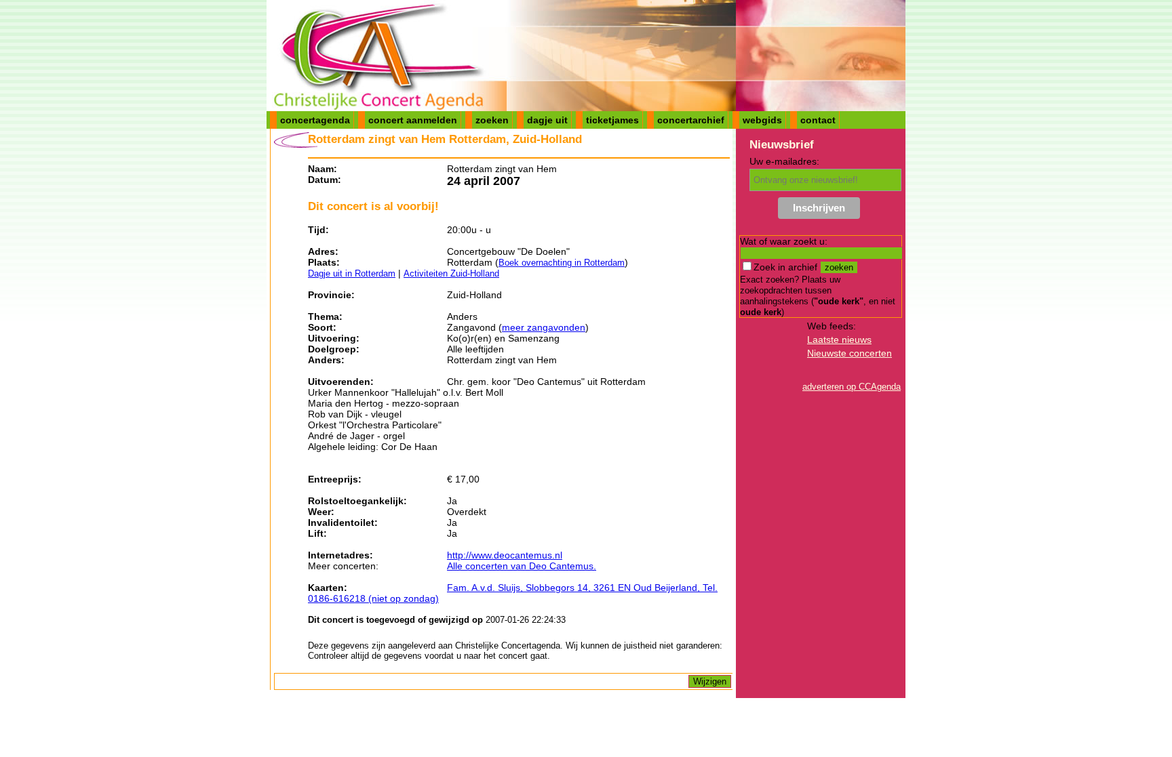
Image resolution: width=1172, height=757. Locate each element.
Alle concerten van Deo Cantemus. (521, 565)
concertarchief (690, 120)
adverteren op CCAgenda (851, 387)
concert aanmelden (412, 120)
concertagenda (315, 120)
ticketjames (612, 120)
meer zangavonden (543, 327)
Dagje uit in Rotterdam (351, 273)
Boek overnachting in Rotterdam (562, 263)
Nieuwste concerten (849, 353)
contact (818, 120)
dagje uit (547, 120)
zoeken (492, 120)
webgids (762, 120)
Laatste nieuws (839, 339)
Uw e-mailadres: (784, 161)
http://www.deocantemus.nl (504, 555)
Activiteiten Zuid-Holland (451, 273)
